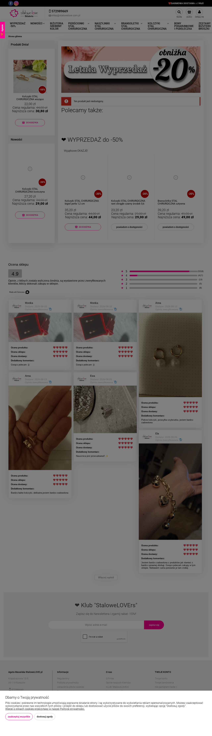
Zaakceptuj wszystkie (19, 716)
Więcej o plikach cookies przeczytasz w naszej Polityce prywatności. (45, 708)
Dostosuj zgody (45, 716)
